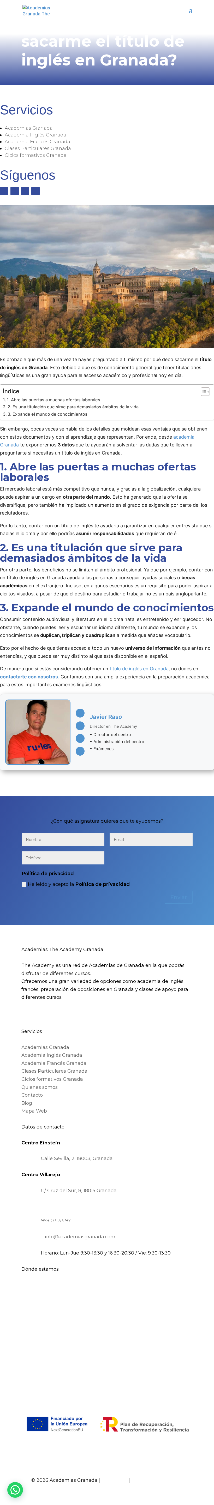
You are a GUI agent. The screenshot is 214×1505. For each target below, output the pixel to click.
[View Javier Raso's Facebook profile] (80, 713)
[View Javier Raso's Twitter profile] (80, 725)
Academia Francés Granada (37, 142)
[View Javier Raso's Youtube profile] (80, 738)
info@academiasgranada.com (80, 1237)
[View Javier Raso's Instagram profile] (80, 751)
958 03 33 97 (56, 1220)
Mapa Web (34, 1111)
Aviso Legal (114, 1480)
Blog (26, 1103)
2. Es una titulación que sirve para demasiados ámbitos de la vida (73, 406)
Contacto (32, 1095)
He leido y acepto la (79, 884)
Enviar (178, 897)
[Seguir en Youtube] (35, 191)
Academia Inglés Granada (35, 135)
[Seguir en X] (14, 191)
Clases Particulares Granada (38, 148)
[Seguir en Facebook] (4, 191)
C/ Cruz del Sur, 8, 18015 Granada (79, 1190)
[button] (15, 1490)
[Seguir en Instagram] (25, 191)
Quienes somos (39, 1087)
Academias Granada (29, 128)
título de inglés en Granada (139, 668)
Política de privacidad (102, 884)
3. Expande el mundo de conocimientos (47, 414)
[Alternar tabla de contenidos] (203, 391)
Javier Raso (106, 716)
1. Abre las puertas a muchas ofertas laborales (53, 399)
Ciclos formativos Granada (36, 155)
